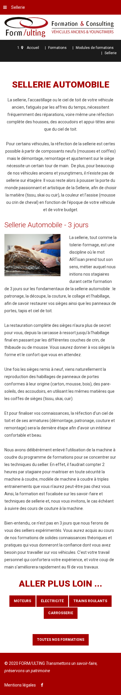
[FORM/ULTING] (60, 26)
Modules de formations (95, 48)
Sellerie (18, 7)
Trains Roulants (90, 601)
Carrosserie (60, 613)
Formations (57, 48)
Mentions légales (20, 685)
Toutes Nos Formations (60, 640)
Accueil (33, 48)
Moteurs (22, 601)
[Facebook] (42, 685)
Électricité (52, 601)
